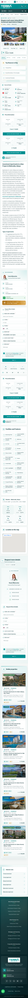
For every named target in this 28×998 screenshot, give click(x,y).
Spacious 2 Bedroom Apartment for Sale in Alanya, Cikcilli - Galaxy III (14, 754)
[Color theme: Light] (22, 1)
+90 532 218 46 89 (15, 592)
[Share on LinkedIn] (18, 372)
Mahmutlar (14, 24)
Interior (22, 48)
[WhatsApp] (25, 6)
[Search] (22, 10)
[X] (10, 981)
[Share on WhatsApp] (23, 372)
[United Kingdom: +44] (3, 328)
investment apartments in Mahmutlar (11, 196)
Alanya (8, 24)
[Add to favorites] (25, 1)
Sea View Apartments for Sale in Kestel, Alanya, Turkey (14, 783)
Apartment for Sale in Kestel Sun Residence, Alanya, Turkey (12, 724)
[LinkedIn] (14, 981)
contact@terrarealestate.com (15, 589)
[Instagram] (21, 981)
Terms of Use (15, 353)
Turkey (4, 24)
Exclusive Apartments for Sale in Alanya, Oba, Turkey (14, 692)
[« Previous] (2, 34)
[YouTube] (17, 981)
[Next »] (25, 34)
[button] (3, 39)
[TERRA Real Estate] (6, 6)
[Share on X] (12, 372)
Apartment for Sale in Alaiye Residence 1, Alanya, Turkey (14, 815)
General (5, 48)
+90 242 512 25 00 (15, 596)
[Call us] (22, 6)
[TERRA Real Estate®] (14, 960)
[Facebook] (6, 981)
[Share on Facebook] (7, 372)
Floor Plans (14, 48)
